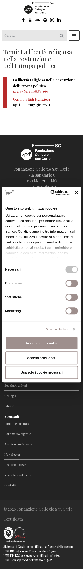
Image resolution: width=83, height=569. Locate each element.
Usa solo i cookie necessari (42, 372)
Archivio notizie (15, 464)
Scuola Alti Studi (15, 385)
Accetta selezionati (41, 358)
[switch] (71, 283)
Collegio (10, 396)
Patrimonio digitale (17, 434)
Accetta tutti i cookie (41, 343)
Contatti (10, 485)
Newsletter (12, 454)
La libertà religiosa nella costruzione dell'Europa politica (44, 83)
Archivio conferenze (18, 444)
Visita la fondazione (18, 475)
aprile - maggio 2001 (31, 104)
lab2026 (9, 406)
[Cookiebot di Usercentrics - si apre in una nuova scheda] (52, 193)
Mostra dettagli (57, 329)
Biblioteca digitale (16, 423)
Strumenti (11, 416)
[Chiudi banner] (76, 192)
